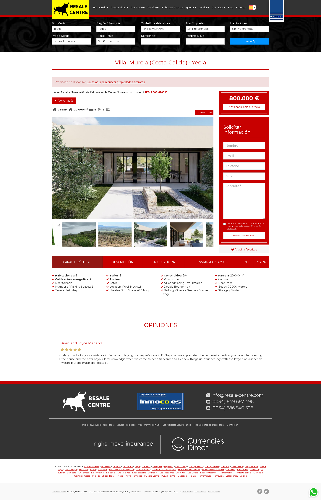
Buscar (249, 41)
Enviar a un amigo (212, 262)
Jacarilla (230, 469)
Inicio (55, 92)
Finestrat (102, 469)
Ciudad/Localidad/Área (155, 23)
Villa (112, 92)
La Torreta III (97, 472)
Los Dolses (192, 472)
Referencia (148, 36)
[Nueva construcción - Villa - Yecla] (132, 168)
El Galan (83, 469)
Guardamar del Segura (164, 469)
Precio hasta (104, 36)
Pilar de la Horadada (103, 475)
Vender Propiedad (126, 424)
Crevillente (237, 466)
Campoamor (196, 466)
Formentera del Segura (121, 469)
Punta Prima (168, 475)
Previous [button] (60, 168)
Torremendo (204, 475)
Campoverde (212, 466)
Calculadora (163, 262)
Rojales (192, 475)
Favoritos (241, 7)
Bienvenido (100, 7)
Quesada (182, 475)
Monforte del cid (242, 472)
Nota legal (200, 491)
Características (77, 262)
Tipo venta (59, 23)
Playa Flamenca (133, 475)
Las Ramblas (139, 472)
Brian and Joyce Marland (80, 343)
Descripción (122, 262)
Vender (203, 7)
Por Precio (137, 7)
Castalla (225, 466)
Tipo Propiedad (195, 23)
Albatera (106, 466)
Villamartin (232, 475)
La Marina (242, 469)
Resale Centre (59, 491)
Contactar (218, 7)
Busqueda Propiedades (102, 424)
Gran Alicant (143, 469)
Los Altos (180, 472)
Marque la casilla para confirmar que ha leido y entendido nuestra (245, 226)
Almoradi (128, 466)
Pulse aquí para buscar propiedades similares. (116, 82)
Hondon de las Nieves (189, 469)
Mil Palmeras (225, 472)
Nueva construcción (129, 92)
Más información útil (149, 424)
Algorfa (117, 466)
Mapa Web (214, 491)
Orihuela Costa (82, 475)
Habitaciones (238, 23)
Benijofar (157, 466)
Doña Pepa (71, 469)
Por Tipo (152, 7)
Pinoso (119, 475)
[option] (132, 168)
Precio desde (60, 36)
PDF (247, 262)
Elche (93, 469)
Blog (230, 7)
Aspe (137, 466)
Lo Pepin (153, 472)
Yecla (104, 92)
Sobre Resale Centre (173, 424)
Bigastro (168, 466)
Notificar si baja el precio (244, 107)
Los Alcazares (167, 472)
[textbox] (161, 29)
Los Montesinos (208, 472)
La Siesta (71, 472)
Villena (243, 475)
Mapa (261, 262)
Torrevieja (218, 475)
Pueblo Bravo (151, 475)
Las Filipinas (123, 472)
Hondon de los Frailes (213, 469)
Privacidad (187, 491)
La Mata (254, 469)
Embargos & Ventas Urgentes (178, 7)
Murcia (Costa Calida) (85, 92)
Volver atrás (65, 100)
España (65, 92)
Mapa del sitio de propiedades (209, 424)
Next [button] (205, 168)
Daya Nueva (251, 466)
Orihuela (258, 472)
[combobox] (160, 29)
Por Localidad (119, 7)
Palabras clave (195, 36)
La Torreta (83, 472)
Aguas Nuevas (91, 466)
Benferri (146, 466)
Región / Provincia (108, 23)
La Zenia (110, 472)
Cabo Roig (181, 466)
